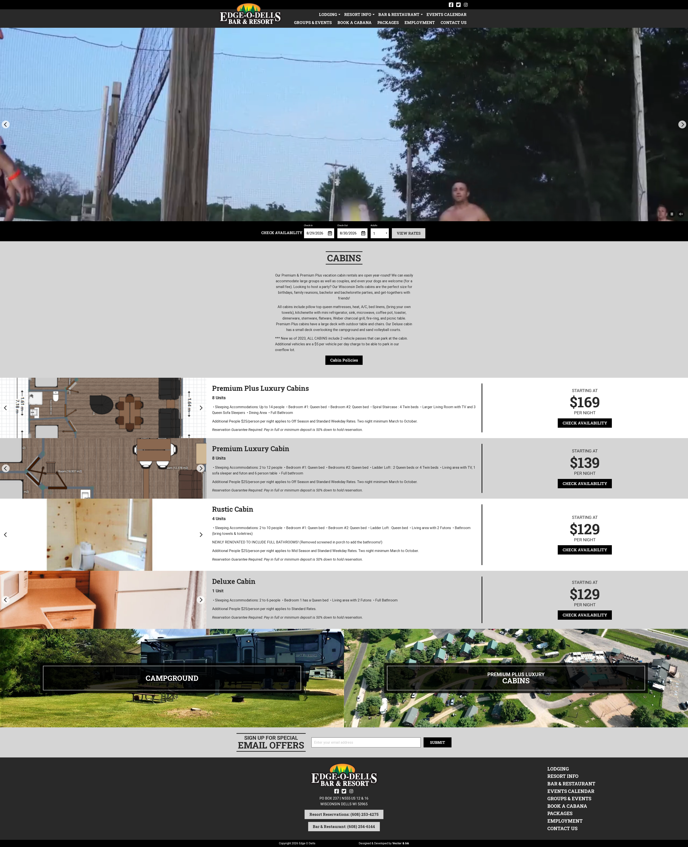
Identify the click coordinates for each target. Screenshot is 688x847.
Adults (374, 225)
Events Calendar (447, 14)
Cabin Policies (344, 360)
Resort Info (357, 14)
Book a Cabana (355, 22)
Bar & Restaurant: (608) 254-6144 (344, 826)
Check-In (308, 225)
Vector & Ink (400, 843)
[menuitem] (328, 14)
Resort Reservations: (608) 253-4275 (344, 814)
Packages (388, 22)
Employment (420, 22)
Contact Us (454, 22)
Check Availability (585, 423)
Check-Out (342, 225)
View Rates (409, 233)
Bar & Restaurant (398, 14)
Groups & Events (313, 22)
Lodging (328, 14)
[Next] (682, 124)
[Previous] (6, 124)
